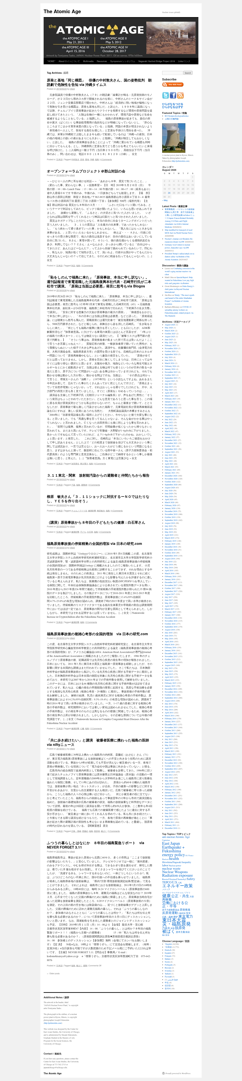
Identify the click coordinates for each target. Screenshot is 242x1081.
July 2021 (169, 455)
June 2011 (169, 813)
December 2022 (171, 404)
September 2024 (171, 354)
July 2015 (169, 668)
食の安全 (165, 935)
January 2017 (170, 614)
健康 (166, 895)
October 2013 (170, 730)
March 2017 (169, 609)
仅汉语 (168, 985)
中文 (167, 982)
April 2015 (169, 677)
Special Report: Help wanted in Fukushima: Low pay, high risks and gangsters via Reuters (179, 280)
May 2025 (169, 342)
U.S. (175, 882)
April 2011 (169, 819)
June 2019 (169, 529)
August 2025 (170, 336)
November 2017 (171, 585)
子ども (83, 531)
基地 (87, 159)
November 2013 (171, 727)
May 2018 (169, 567)
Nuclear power (175, 865)
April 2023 (169, 392)
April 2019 (169, 535)
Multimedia (88, 61)
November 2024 (171, 348)
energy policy (173, 854)
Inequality (186, 862)
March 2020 (169, 502)
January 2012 (170, 792)
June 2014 (169, 706)
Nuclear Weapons (175, 871)
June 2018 (169, 564)
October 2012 (170, 765)
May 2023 (169, 389)
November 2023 (171, 372)
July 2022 (169, 419)
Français (168, 955)
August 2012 (170, 771)
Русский (168, 976)
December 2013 (171, 724)
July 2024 (169, 357)
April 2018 (169, 570)
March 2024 (169, 363)
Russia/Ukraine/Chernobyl (174, 879)
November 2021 (171, 443)
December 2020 (171, 475)
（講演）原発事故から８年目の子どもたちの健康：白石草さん (96, 522)
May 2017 (169, 603)
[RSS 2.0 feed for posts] (173, 87)
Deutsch (168, 950)
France (190, 855)
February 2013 (170, 754)
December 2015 (171, 653)
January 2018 (170, 579)
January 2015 (170, 686)
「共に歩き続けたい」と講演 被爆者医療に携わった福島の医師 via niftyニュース (99, 742)
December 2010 (171, 828)
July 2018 (169, 561)
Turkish (168, 973)
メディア (166, 889)
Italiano (168, 958)
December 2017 (171, 582)
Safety (191, 879)
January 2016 (170, 650)
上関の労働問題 (172, 118)
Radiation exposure (177, 875)
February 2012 (170, 789)
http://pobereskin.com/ (53, 1023)
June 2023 (169, 386)
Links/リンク (184, 61)
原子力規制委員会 (170, 909)
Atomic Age (182, 837)
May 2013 (169, 745)
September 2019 (171, 520)
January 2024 (170, 369)
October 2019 (170, 517)
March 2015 (169, 680)
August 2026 (170, 324)
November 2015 (171, 656)
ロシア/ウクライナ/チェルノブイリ (176, 892)
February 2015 (170, 683)
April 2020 (169, 499)
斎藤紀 (85, 831)
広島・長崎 (76, 831)
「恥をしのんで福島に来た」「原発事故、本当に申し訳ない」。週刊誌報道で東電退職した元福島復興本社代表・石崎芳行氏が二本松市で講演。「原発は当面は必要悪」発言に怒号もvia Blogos (99, 282)
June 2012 (169, 777)
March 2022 (169, 431)
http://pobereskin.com (180, 161)
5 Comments (114, 831)
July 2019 (169, 526)
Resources (102, 61)
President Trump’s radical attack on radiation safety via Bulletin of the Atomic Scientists (180, 256)
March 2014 (169, 715)
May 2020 (169, 496)
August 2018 (170, 558)
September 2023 (171, 378)
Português (169, 964)
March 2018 (169, 573)
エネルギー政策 (177, 885)
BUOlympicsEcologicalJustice (176, 115)
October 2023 (170, 375)
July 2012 (169, 774)
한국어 (168, 988)
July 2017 (169, 597)
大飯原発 (182, 913)
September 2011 (171, 804)
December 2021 (171, 440)
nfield (72, 88)
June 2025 (169, 339)
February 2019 (170, 540)
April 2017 (169, 606)
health (174, 858)
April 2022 (169, 428)
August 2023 (170, 381)
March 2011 (169, 822)
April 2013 (169, 748)
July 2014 (169, 703)
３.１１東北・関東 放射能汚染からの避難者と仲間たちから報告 (98, 475)
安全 (188, 913)
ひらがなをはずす (172, 107)
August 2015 (170, 665)
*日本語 (59, 159)
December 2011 (171, 795)
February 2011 (170, 825)
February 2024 (170, 366)
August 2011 (170, 807)
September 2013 (171, 733)
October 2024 (170, 351)
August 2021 (170, 452)
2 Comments (105, 531)
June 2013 (169, 742)
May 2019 (169, 532)
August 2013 (170, 736)
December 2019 (171, 511)
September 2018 (171, 555)
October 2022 (170, 410)
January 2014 (170, 721)
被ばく (104, 831)
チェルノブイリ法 (79, 510)
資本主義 (180, 931)
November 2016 (171, 620)
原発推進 (185, 909)
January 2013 (170, 757)
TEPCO (167, 882)
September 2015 (171, 662)
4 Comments (106, 159)
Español (168, 953)
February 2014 (170, 718)
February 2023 (170, 398)
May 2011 (169, 816)
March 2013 (169, 751)
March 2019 (169, 537)
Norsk (167, 961)
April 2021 (169, 463)
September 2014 (171, 697)
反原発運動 (170, 913)
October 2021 (170, 446)
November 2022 (171, 407)
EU (187, 855)
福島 (97, 159)
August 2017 (170, 594)
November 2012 (171, 763)
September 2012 (171, 768)
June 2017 (169, 600)
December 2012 (171, 760)
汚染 (73, 484)
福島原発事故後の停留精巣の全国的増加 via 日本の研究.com (94, 543)
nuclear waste (171, 868)
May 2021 (169, 460)
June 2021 (169, 458)
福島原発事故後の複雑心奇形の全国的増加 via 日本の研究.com (97, 633)
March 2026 (169, 330)
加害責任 (75, 463)
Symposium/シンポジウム (122, 61)
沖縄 (92, 159)
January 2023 (170, 401)
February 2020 (170, 505)
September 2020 (171, 484)
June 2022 (169, 422)
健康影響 (92, 510)
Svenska (168, 970)
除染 (188, 931)
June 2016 (169, 635)
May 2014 (169, 709)
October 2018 (170, 552)
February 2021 (170, 469)
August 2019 (170, 523)
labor (165, 865)
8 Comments (100, 463)
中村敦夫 (75, 159)
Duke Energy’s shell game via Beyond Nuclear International (179, 289)
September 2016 (171, 626)
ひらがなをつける (172, 104)
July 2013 (169, 739)
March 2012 (169, 786)
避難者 (84, 484)
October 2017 (170, 588)
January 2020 (170, 508)
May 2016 (169, 638)
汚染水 (166, 928)
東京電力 (84, 463)
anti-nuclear (168, 837)
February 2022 (170, 434)
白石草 (90, 531)
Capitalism (166, 840)
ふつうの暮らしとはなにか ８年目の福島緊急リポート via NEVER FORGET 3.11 (95, 845)
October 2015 (170, 659)
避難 (85, 965)
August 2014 (170, 700)
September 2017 (171, 591)
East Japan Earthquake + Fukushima (173, 846)
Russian (168, 967)
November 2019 (171, 514)
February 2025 (170, 345)
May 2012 (169, 780)
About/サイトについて (69, 61)
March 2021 (169, 466)
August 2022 (170, 416)
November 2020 (171, 478)
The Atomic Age (62, 11)
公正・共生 (180, 895)
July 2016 (169, 632)
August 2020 (170, 487)
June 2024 (169, 360)
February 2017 (170, 611)
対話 (73, 265)
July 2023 (169, 383)
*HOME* (51, 61)
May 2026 (169, 327)
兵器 (192, 896)
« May (165, 200)
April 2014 (169, 712)
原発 (82, 159)
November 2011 (171, 798)
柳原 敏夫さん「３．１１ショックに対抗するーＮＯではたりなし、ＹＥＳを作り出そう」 (98, 498)
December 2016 (171, 617)
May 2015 (169, 674)
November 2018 (171, 549)
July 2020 (169, 490)
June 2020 (169, 493)
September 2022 (171, 413)
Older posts (53, 973)
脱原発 (97, 831)
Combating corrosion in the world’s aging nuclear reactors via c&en (180, 271)
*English (168, 944)
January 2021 (170, 472)
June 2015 (169, 671)
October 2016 (170, 623)
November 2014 (171, 691)
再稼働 (167, 899)
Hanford (165, 859)
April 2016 (169, 641)
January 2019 (170, 543)
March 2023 (169, 395)
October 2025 (170, 333)
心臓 (82, 728)
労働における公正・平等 (175, 904)
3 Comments (87, 265)
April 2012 (169, 783)
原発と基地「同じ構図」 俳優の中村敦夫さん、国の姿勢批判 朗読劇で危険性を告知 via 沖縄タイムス (99, 82)
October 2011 (170, 801)
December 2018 (171, 546)
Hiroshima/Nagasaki (171, 862)
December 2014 (171, 688)
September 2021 (171, 449)
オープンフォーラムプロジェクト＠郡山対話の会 (86, 170)
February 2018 (170, 576)
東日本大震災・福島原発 (176, 921)
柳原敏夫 (101, 510)
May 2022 (169, 425)
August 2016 (170, 629)
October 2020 (170, 481)
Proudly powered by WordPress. (178, 1073)
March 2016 (169, 644)
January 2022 (170, 437)
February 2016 (170, 647)
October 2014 (170, 694)
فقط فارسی (173, 979)
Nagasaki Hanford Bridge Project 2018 (156, 61)
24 (169, 192)
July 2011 (169, 810)
